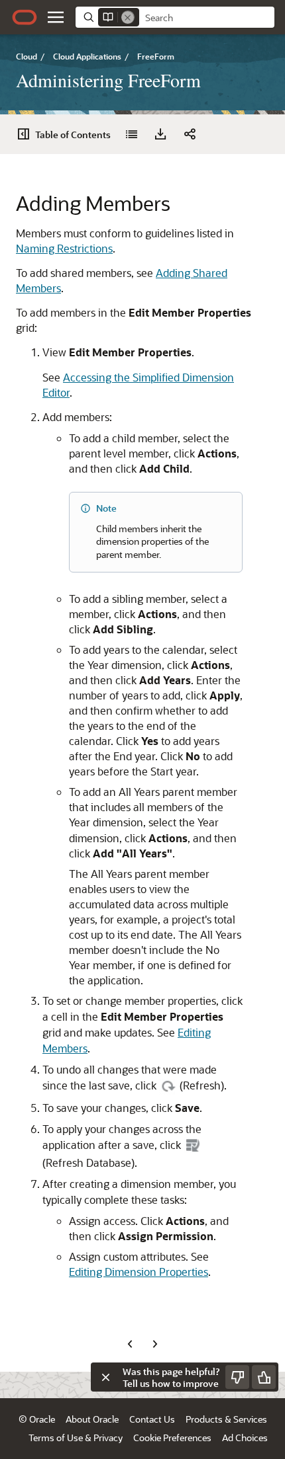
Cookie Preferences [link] (172, 1437)
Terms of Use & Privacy (75, 1437)
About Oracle (92, 1419)
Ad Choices (245, 1437)
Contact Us (152, 1419)
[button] (55, 17)
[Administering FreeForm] (131, 134)
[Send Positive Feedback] (264, 1377)
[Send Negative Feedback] (237, 1377)
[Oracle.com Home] (24, 17)
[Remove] (128, 17)
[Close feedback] (105, 1377)
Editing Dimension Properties (138, 1272)
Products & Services (226, 1419)
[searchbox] (206, 18)
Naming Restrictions (64, 248)
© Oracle (37, 1419)
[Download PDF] (160, 134)
